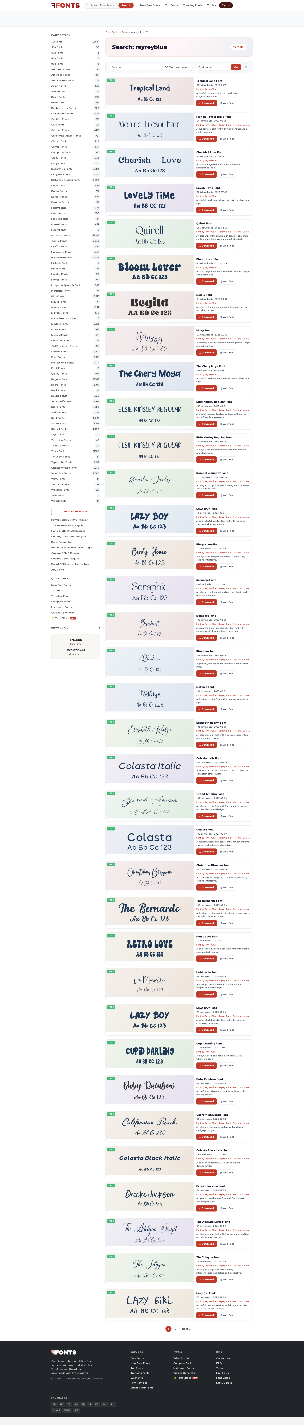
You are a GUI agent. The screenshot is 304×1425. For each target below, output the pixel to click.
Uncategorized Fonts (64, 467)
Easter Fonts (59, 196)
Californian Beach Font (212, 1114)
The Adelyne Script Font (213, 1221)
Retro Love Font (207, 936)
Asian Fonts (58, 85)
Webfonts (137, 1377)
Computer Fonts (61, 152)
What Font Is (181, 1358)
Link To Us (222, 1372)
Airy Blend (57, 569)
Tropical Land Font (209, 80)
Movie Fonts (58, 329)
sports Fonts (59, 423)
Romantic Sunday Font (212, 473)
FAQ (219, 1363)
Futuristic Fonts (61, 235)
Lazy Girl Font (205, 1293)
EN (54, 1404)
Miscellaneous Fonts (63, 318)
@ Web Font (227, 103)
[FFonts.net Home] (65, 5)
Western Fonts (60, 489)
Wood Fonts (58, 500)
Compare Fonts (60, 601)
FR (83, 1404)
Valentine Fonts (61, 473)
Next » (186, 1328)
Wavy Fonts (58, 478)
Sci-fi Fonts (58, 406)
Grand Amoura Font (210, 794)
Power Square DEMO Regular (69, 519)
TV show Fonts (60, 456)
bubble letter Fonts (63, 108)
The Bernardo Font (209, 900)
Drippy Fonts (59, 190)
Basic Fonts (58, 96)
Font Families (139, 1382)
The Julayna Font (208, 1257)
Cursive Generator (62, 612)
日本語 (67, 1410)
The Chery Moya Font (210, 366)
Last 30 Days (224, 1382)
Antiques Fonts (60, 69)
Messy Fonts (58, 307)
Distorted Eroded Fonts (66, 179)
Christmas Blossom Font (213, 865)
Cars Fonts (57, 124)
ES (68, 1404)
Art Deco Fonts (60, 74)
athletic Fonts (60, 91)
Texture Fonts (60, 445)
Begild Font (204, 294)
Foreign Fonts (59, 218)
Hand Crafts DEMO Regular (68, 530)
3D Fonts (56, 41)
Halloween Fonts (61, 251)
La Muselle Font (207, 972)
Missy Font (203, 330)
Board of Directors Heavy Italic (70, 564)
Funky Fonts (58, 229)
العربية (56, 1410)
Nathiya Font (205, 687)
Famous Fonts (60, 202)
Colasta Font (205, 829)
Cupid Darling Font (209, 1043)
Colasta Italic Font (209, 758)
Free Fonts (112, 32)
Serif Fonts (58, 417)
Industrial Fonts (61, 290)
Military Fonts (59, 312)
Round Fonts (59, 395)
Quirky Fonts (59, 373)
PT (96, 1404)
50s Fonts (57, 47)
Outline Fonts (59, 351)
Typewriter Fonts (61, 462)
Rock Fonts (58, 390)
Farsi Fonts (58, 213)
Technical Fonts (61, 440)
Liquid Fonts (58, 301)
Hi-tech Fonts (60, 263)
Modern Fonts (60, 323)
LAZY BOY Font (206, 508)
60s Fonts (57, 52)
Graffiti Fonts (59, 246)
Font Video (223, 1377)
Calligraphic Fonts (62, 113)
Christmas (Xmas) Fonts (66, 135)
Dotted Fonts (59, 185)
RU (112, 1404)
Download (208, 103)
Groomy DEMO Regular (65, 553)
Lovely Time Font (208, 187)
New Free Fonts (150, 5)
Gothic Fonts (59, 240)
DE (61, 1404)
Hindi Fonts (58, 268)
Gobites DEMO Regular (65, 558)
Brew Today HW (61, 541)
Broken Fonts (59, 102)
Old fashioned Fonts (64, 346)
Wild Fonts (58, 495)
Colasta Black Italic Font (213, 1150)
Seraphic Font (206, 580)
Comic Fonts (59, 146)
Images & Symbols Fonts (66, 285)
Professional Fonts (62, 362)
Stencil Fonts (59, 428)
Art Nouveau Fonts (63, 80)
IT (90, 1404)
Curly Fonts (58, 163)
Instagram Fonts (61, 607)
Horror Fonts (59, 279)
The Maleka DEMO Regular (67, 525)
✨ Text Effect (63, 618)
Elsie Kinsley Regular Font (214, 401)
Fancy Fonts (58, 207)
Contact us (223, 1358)
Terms (220, 1368)
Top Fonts (171, 5)
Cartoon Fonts (60, 130)
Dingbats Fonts (60, 174)
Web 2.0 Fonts (60, 484)
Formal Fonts (59, 224)
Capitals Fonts (60, 119)
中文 (105, 1404)
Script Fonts (58, 412)
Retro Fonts (58, 384)
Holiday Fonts (59, 274)
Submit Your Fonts (142, 1387)
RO (76, 1404)
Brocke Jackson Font (210, 1186)
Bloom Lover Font (208, 259)
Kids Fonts (57, 296)
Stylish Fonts (59, 434)
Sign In (226, 5)
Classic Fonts (59, 141)
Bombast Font (206, 615)
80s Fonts (57, 58)
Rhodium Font (206, 651)
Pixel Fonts (58, 357)
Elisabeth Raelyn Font (211, 722)
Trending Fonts (192, 5)
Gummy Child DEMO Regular (69, 536)
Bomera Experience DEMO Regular (73, 547)
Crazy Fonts (58, 157)
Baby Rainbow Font (209, 1079)
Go (236, 67)
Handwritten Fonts (63, 257)
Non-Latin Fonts (61, 340)
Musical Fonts (59, 334)
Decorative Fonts (62, 168)
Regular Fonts (60, 379)
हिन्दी (77, 1410)
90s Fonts (57, 63)
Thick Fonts (58, 451)
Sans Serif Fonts (61, 401)
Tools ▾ (211, 5)
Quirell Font (204, 223)
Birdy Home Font (208, 544)
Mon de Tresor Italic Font (213, 116)
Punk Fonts (58, 368)
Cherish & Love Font (210, 152)
